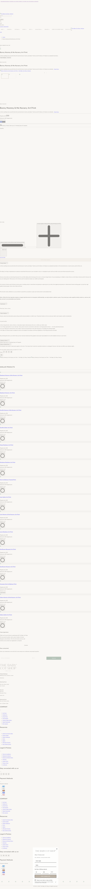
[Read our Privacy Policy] (55, 882)
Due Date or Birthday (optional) (41, 869)
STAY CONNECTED (45, 876)
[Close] (56, 848)
